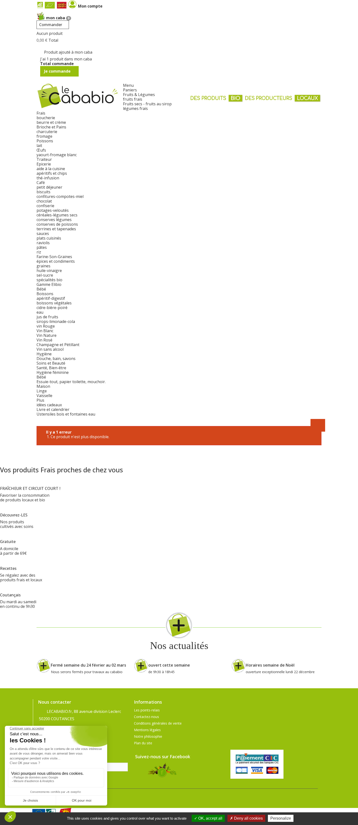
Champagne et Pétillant (58, 344)
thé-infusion (48, 178)
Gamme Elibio (49, 284)
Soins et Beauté (51, 363)
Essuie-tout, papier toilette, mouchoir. (71, 381)
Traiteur (44, 159)
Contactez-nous (146, 716)
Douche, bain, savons (56, 358)
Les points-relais (147, 710)
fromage (44, 136)
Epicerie (44, 164)
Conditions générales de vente (158, 723)
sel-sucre (45, 275)
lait (39, 145)
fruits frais (132, 99)
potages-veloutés (53, 210)
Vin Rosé (44, 340)
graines (43, 266)
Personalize (280, 818)
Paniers (130, 90)
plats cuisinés (49, 238)
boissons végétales (54, 303)
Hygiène (44, 354)
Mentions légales (147, 730)
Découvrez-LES (14, 515)
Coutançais (10, 595)
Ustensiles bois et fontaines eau (66, 414)
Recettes (8, 568)
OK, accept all (209, 818)
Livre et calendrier (53, 409)
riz (39, 252)
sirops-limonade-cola (56, 321)
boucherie (46, 117)
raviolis (43, 242)
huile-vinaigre (49, 270)
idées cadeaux (49, 405)
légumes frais (135, 108)
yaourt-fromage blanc (57, 154)
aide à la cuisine (51, 168)
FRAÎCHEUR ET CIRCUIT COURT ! (30, 488)
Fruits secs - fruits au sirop (147, 104)
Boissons (45, 293)
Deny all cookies (248, 818)
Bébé (41, 289)
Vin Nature (47, 335)
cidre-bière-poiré (52, 307)
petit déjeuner (49, 187)
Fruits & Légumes (139, 94)
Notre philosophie (148, 736)
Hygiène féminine (53, 372)
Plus (40, 400)
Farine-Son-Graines (54, 256)
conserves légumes (54, 219)
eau (40, 312)
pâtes (42, 247)
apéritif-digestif (51, 298)
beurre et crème (51, 122)
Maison (43, 386)
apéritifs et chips (52, 173)
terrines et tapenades (56, 229)
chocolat (44, 201)
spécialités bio (49, 279)
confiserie (45, 205)
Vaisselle (44, 395)
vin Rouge (46, 326)
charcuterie (47, 131)
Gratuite (8, 541)
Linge (42, 391)
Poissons (45, 141)
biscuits (43, 191)
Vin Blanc (45, 330)
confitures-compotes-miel (60, 196)
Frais (41, 113)
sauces (43, 233)
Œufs (41, 150)
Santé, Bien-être (51, 367)
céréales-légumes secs (57, 215)
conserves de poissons (57, 224)
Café (41, 182)
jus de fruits (47, 317)
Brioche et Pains (51, 127)
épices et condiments (56, 261)
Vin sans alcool (50, 349)
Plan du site (143, 743)
